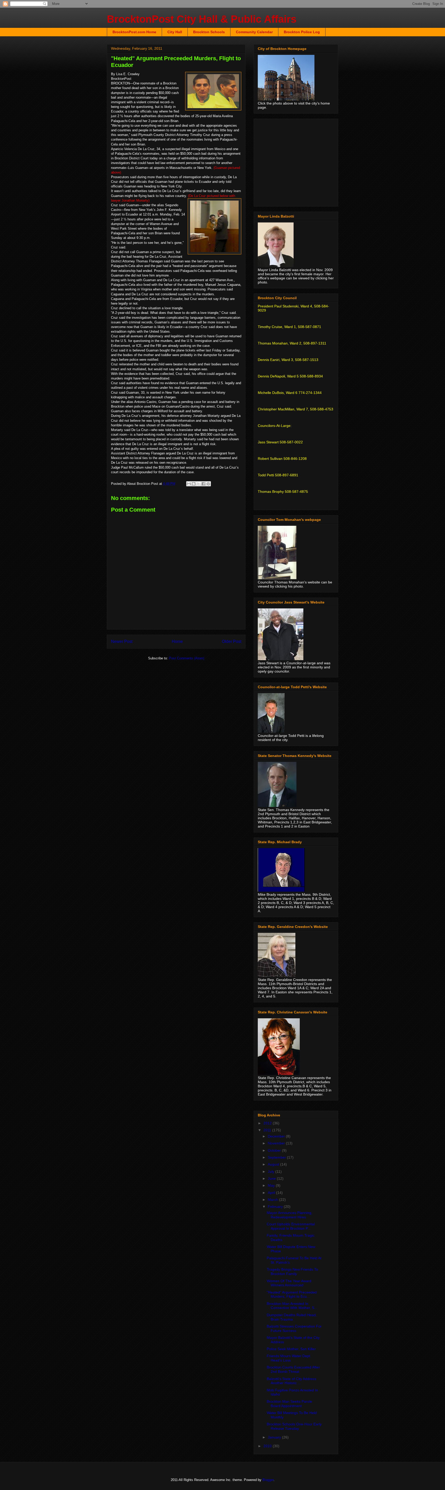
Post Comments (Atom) (186, 658)
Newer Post (121, 641)
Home (177, 641)
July (271, 1171)
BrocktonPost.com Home (134, 32)
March (273, 1200)
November (277, 1143)
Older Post (231, 641)
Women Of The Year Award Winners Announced (289, 1283)
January (275, 1437)
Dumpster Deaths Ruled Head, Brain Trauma (292, 1317)
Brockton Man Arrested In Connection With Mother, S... (292, 1306)
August (274, 1164)
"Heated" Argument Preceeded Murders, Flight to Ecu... (292, 1294)
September (277, 1157)
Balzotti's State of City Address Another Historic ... (291, 1381)
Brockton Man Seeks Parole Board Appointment (289, 1403)
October (275, 1150)
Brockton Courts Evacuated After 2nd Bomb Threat (293, 1369)
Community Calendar (254, 32)
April (272, 1193)
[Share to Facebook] (203, 483)
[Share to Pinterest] (208, 483)
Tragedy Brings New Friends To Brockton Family (292, 1271)
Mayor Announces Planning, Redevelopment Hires (289, 1215)
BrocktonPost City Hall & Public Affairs (201, 19)
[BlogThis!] (193, 483)
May (272, 1185)
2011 (267, 1130)
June (272, 1178)
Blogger (267, 1480)
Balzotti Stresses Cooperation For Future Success (294, 1328)
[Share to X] (198, 483)
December (277, 1136)
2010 (268, 1446)
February (276, 1206)
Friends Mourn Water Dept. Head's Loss (289, 1358)
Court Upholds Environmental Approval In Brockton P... (291, 1226)
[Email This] (188, 483)
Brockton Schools (209, 32)
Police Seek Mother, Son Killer (291, 1349)
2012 (268, 1123)
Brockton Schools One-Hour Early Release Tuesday (294, 1426)
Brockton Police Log (302, 32)
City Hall (174, 32)
